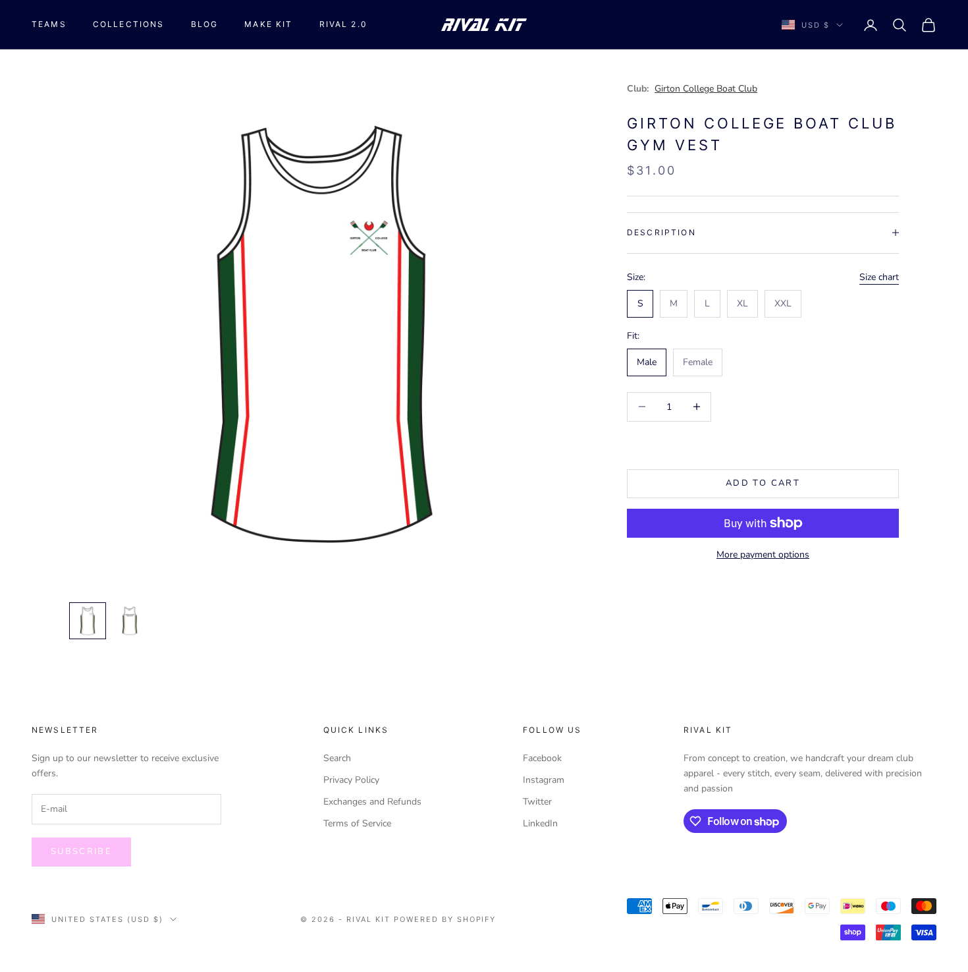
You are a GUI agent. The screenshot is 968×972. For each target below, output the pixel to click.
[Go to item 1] (87, 620)
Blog (205, 24)
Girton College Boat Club (706, 88)
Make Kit (268, 24)
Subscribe (81, 851)
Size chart (879, 276)
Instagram (543, 780)
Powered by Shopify (445, 919)
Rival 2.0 (343, 24)
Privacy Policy (351, 780)
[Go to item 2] (129, 620)
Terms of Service (357, 823)
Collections (129, 24)
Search (337, 758)
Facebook (542, 758)
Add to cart (763, 483)
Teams (49, 24)
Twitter (537, 801)
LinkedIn (540, 823)
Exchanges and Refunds (372, 801)
